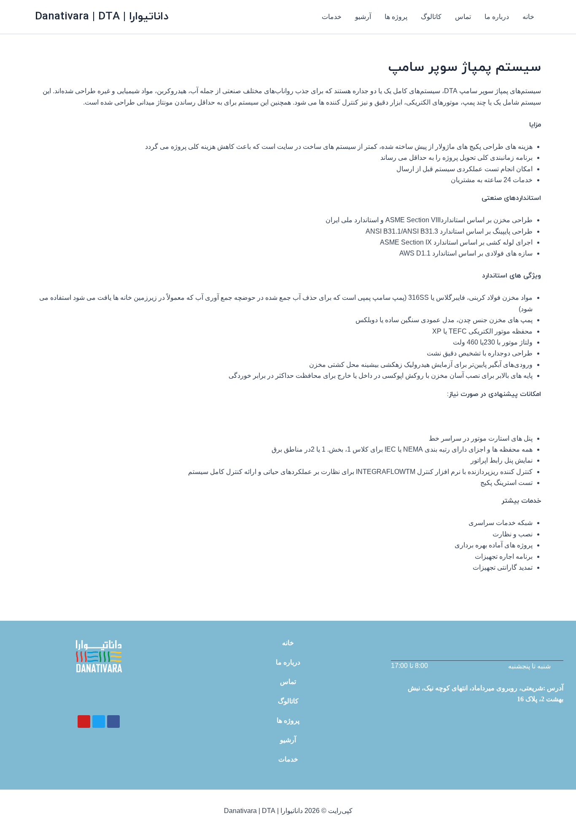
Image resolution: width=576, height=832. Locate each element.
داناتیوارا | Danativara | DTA (101, 16)
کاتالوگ (431, 16)
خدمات (332, 16)
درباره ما (496, 16)
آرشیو (363, 16)
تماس (463, 16)
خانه (528, 16)
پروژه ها (396, 16)
